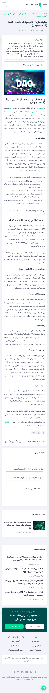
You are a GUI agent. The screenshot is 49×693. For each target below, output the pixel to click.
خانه (45, 14)
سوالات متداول (35, 626)
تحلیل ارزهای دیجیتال (15, 650)
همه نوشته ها (37, 14)
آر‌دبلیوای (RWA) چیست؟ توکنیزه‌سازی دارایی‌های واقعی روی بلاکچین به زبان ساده (23, 582)
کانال (43, 425)
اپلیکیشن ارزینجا (35, 645)
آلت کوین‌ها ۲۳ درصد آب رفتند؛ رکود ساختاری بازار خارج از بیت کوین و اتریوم (24, 570)
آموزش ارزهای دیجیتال (36, 31)
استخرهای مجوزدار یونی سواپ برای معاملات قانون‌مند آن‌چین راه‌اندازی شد (17, 525)
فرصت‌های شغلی (35, 650)
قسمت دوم (36, 111)
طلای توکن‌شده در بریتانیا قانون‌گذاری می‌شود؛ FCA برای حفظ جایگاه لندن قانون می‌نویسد (25, 558)
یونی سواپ (36, 432)
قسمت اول (39, 108)
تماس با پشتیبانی (14, 626)
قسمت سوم (21, 115)
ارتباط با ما (35, 641)
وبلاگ (8, 422)
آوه (43, 432)
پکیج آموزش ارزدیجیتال (16, 637)
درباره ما (35, 637)
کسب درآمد (16, 641)
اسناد (18, 210)
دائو (11, 108)
